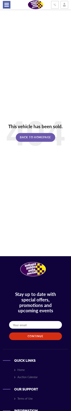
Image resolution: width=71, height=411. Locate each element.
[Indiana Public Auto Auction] (35, 4)
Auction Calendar (27, 377)
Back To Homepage (35, 137)
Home (21, 369)
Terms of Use (25, 398)
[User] (64, 5)
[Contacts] (55, 5)
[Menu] (6, 5)
